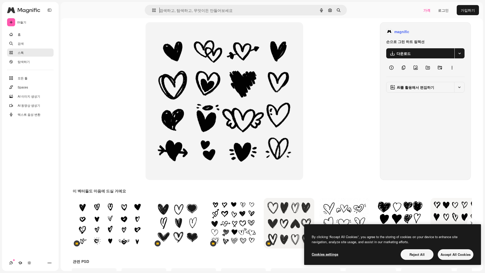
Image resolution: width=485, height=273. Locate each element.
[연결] (11, 263)
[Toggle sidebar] (49, 10)
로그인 (443, 10)
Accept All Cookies (456, 254)
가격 (426, 10)
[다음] (471, 223)
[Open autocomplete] (152, 10)
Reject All (417, 254)
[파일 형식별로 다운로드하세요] (459, 53)
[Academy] (20, 263)
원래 (174, 31)
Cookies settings (325, 254)
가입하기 (468, 10)
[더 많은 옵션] (452, 67)
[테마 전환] (29, 263)
